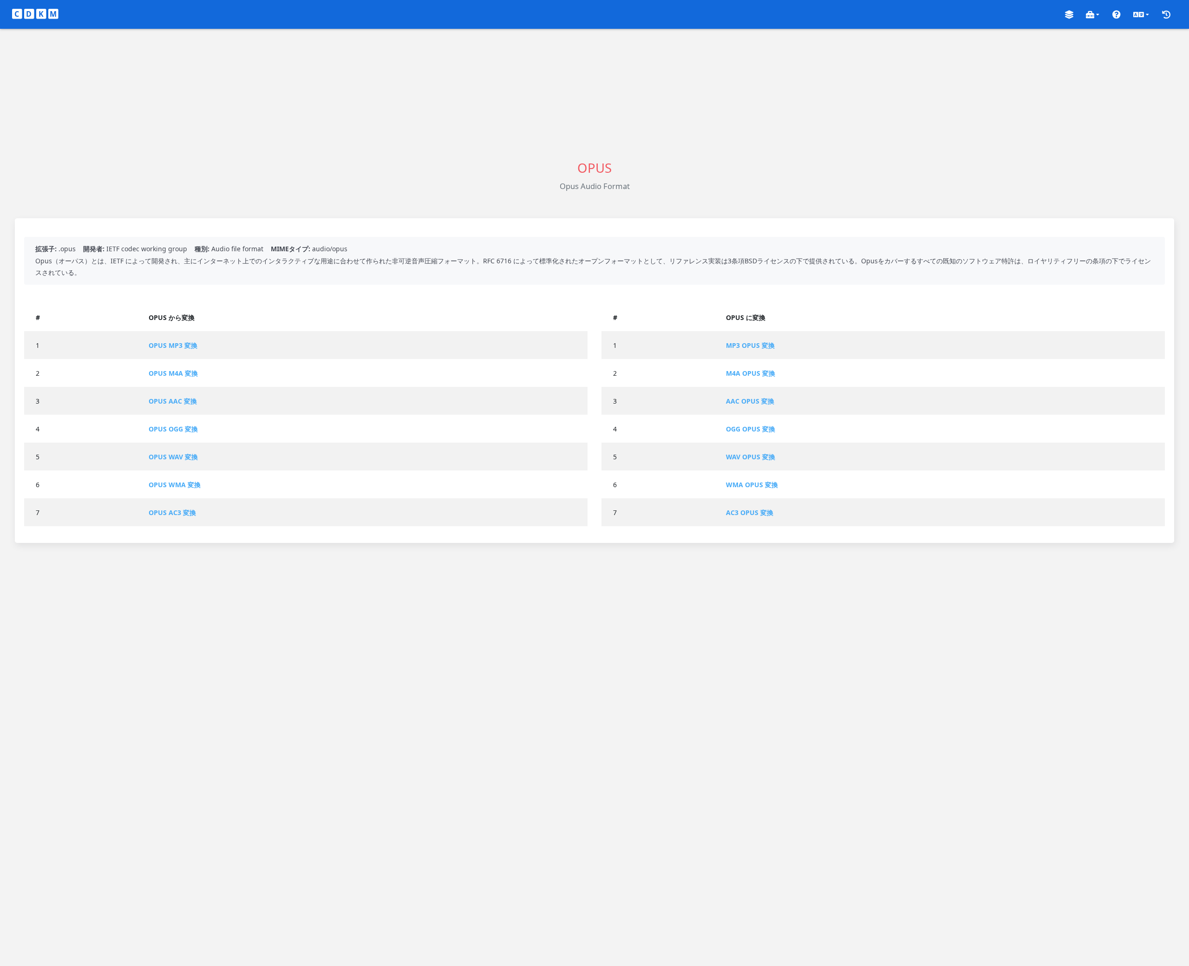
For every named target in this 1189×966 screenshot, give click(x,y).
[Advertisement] (594, 94)
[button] (1069, 15)
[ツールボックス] (1092, 15)
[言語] (1141, 15)
